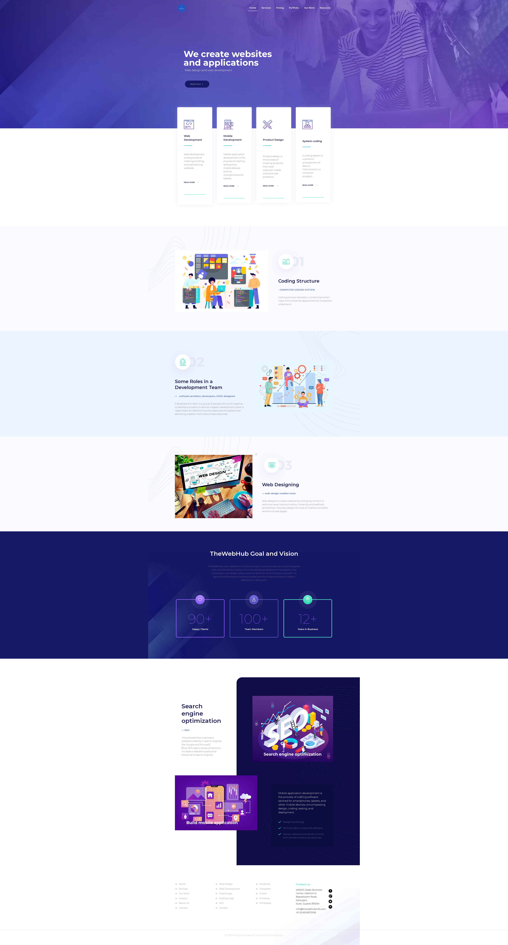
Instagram (265, 889)
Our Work (184, 893)
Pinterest (264, 898)
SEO (221, 903)
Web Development (229, 889)
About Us (184, 903)
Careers (183, 898)
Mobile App (225, 893)
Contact (183, 908)
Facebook (264, 884)
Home (182, 884)
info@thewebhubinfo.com (311, 909)
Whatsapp (265, 903)
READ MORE (189, 182)
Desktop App (226, 898)
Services (183, 889)
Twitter (263, 893)
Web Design (226, 884)
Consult (223, 908)
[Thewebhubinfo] (181, 8)
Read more (195, 84)
